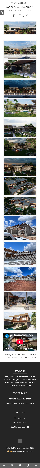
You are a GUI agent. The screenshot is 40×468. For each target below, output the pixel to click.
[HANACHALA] (20, 6)
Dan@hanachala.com (19, 427)
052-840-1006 (18, 422)
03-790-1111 (18, 418)
